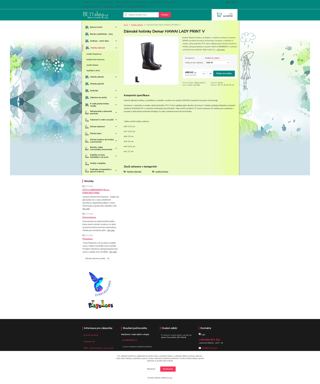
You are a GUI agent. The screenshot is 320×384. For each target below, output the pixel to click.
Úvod (126, 25)
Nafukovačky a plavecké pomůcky (101, 112)
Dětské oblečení (97, 126)
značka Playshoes (93, 54)
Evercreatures (89, 217)
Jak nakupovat (108, 7)
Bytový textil (96, 27)
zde (170, 378)
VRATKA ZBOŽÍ (89, 2)
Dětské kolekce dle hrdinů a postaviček (102, 140)
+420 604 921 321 (209, 339)
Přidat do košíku (224, 73)
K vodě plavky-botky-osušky (99, 104)
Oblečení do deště (98, 97)
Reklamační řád (139, 2)
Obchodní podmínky (105, 2)
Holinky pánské (97, 84)
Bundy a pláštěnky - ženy (101, 34)
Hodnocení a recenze (91, 7)
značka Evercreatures (95, 59)
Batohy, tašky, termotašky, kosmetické (101, 148)
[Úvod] (101, 15)
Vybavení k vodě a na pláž (102, 119)
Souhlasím (168, 369)
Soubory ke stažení (155, 2)
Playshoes (87, 239)
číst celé (86, 209)
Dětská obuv (96, 133)
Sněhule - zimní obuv (99, 41)
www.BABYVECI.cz (129, 340)
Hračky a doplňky (98, 163)
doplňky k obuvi (93, 70)
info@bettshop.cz (209, 348)
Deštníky (94, 90)
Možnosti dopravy (171, 2)
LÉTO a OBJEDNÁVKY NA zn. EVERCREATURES (96, 191)
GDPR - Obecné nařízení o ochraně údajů (98, 348)
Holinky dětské (97, 77)
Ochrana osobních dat (123, 2)
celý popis (221, 49)
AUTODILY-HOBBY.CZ (137, 7)
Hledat (164, 14)
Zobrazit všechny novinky (95, 258)
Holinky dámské (97, 48)
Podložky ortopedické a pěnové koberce (101, 170)
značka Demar (92, 65)
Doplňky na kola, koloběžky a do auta (99, 156)
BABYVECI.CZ (121, 7)
